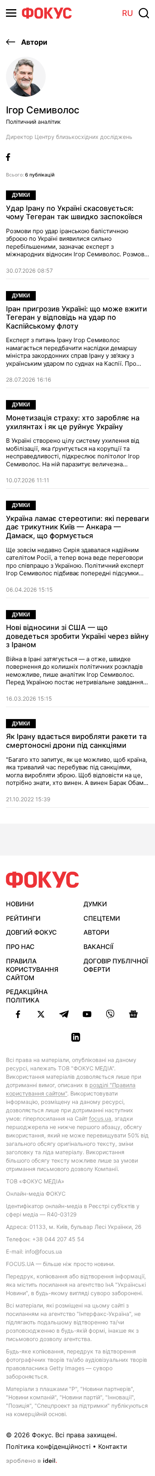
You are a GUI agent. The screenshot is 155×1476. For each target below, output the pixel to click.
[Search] (144, 13)
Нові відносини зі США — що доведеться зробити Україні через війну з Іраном (77, 636)
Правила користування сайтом (32, 969)
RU (127, 13)
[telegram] (64, 1014)
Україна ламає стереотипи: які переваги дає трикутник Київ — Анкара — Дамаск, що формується (77, 527)
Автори (33, 42)
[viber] (110, 1014)
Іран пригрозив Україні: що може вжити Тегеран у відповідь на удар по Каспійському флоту (76, 317)
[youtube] (87, 1014)
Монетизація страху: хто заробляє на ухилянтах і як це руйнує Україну (73, 422)
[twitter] (40, 1014)
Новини (20, 904)
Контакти (112, 1446)
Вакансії (98, 947)
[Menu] (11, 13)
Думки (21, 195)
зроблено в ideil (31, 1461)
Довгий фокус (31, 932)
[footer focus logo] (42, 880)
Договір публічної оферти (115, 965)
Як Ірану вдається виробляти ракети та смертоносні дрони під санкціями (76, 740)
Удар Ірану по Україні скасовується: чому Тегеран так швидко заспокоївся (74, 212)
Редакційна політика (27, 996)
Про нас (20, 947)
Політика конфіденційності (48, 1446)
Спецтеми (101, 918)
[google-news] (133, 1014)
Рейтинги (23, 918)
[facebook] (17, 1014)
